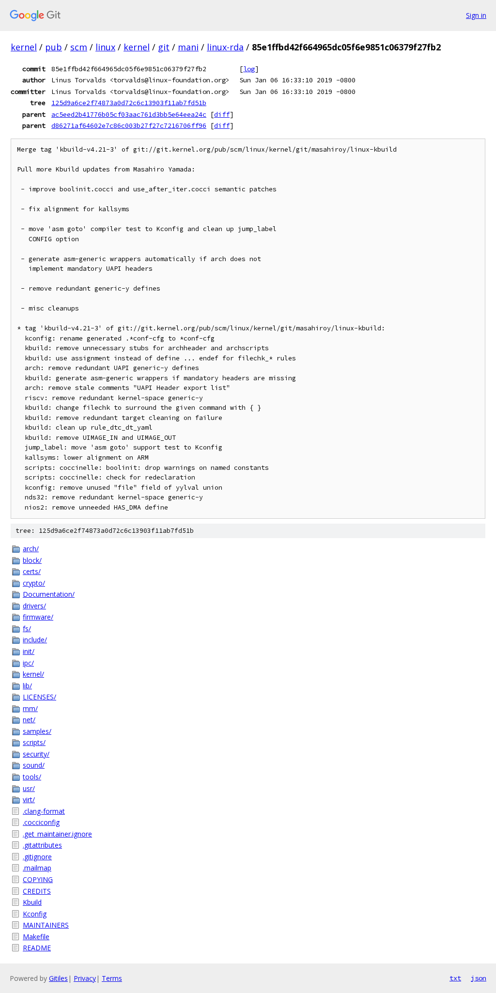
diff (222, 114)
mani (188, 47)
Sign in (476, 15)
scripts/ (34, 742)
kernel (24, 47)
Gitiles (58, 978)
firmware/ (38, 616)
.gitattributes (42, 845)
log (249, 68)
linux (105, 47)
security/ (36, 754)
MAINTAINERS (46, 925)
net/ (29, 719)
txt (455, 978)
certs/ (32, 571)
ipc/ (28, 662)
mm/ (30, 708)
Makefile (36, 936)
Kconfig (34, 913)
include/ (35, 639)
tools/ (32, 776)
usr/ (29, 788)
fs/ (27, 628)
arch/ (31, 548)
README (37, 947)
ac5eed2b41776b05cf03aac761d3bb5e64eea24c (128, 114)
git (164, 47)
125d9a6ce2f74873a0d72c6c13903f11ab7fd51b (128, 102)
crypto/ (34, 583)
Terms (112, 978)
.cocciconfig (41, 822)
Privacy (85, 978)
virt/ (29, 799)
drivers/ (34, 605)
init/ (28, 651)
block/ (32, 560)
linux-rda (225, 47)
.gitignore (37, 856)
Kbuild (32, 902)
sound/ (34, 765)
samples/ (37, 731)
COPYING (38, 879)
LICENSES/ (39, 696)
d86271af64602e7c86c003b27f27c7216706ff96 (128, 125)
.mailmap (37, 867)
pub (53, 47)
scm (78, 47)
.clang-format (44, 811)
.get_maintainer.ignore (57, 833)
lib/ (27, 685)
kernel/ (33, 674)
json (478, 978)
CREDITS (37, 891)
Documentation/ (49, 594)
